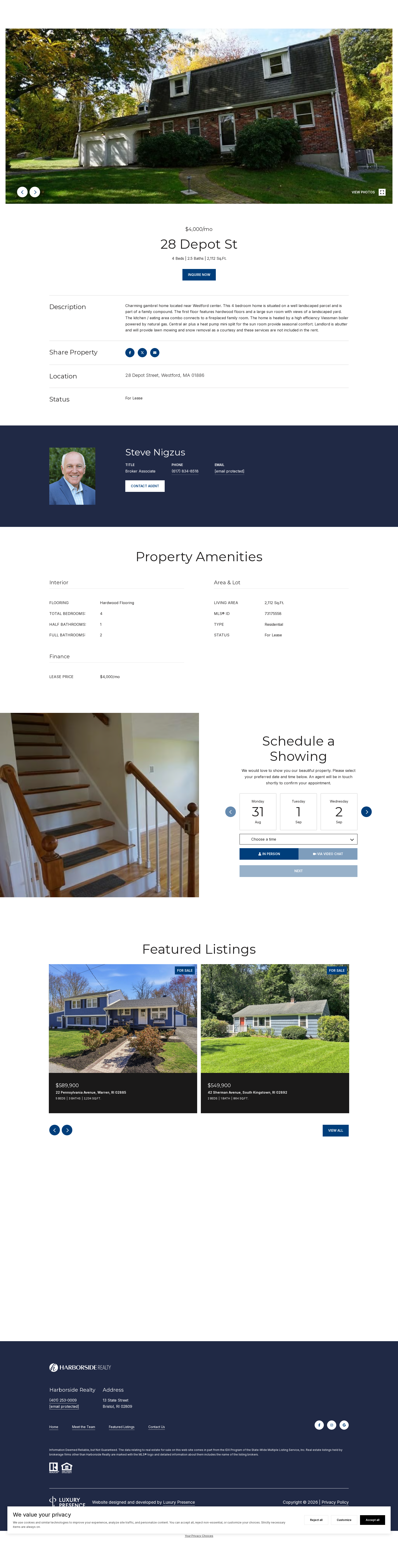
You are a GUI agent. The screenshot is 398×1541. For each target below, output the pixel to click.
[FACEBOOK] (319, 1425)
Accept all (372, 1520)
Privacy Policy (335, 1502)
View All (335, 1130)
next (34, 192)
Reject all (316, 1520)
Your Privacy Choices (199, 1536)
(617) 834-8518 (185, 471)
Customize (344, 1520)
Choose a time (263, 839)
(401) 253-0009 (63, 1400)
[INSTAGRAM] (331, 1425)
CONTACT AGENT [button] (145, 486)
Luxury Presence (179, 1502)
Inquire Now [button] (199, 275)
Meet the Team (83, 1427)
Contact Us (156, 1427)
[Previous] (230, 811)
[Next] (366, 811)
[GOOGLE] (344, 1425)
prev (22, 192)
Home (53, 1427)
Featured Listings (122, 1427)
